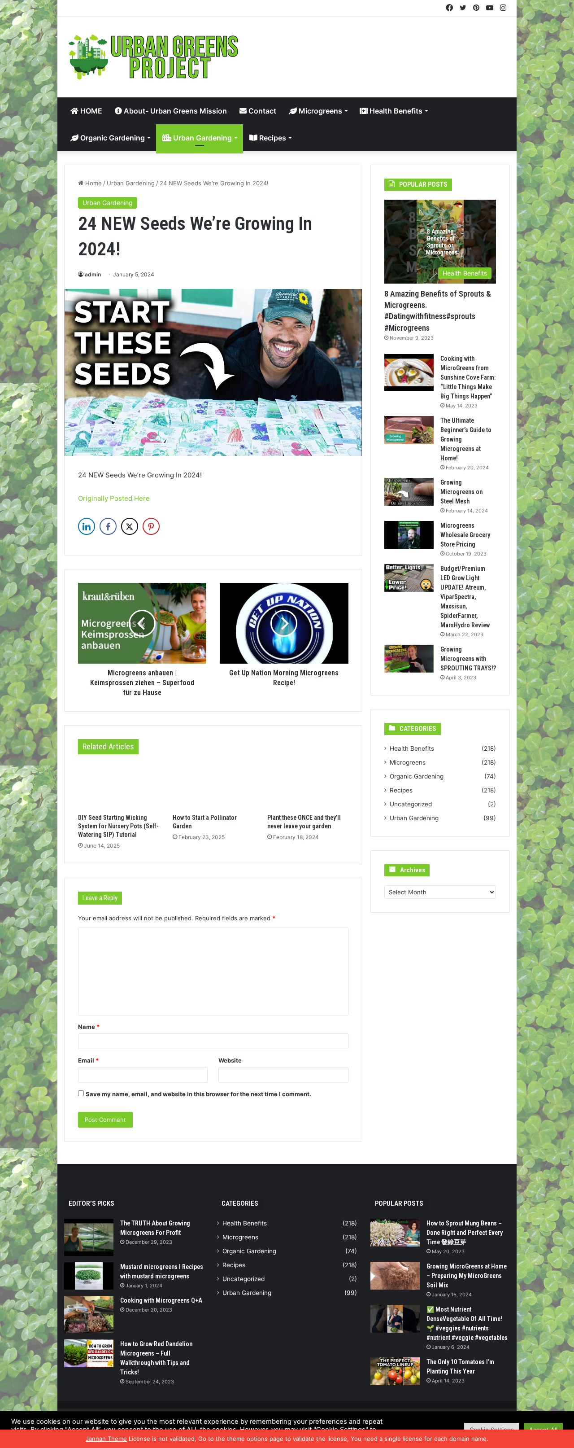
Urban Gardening (201, 137)
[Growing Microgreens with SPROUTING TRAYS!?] (409, 659)
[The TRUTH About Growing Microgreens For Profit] (88, 1237)
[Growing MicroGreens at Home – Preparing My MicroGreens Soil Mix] (395, 1276)
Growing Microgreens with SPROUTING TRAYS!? (468, 659)
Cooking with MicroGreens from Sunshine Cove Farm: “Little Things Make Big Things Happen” (468, 377)
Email (88, 1060)
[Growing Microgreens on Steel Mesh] (409, 492)
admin (93, 274)
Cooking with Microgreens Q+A (161, 1300)
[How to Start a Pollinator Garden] (213, 786)
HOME (90, 110)
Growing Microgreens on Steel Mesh (461, 492)
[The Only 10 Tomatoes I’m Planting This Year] (395, 1371)
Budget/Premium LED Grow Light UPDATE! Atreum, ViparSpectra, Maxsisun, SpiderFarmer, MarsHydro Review (465, 597)
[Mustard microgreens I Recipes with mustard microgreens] (88, 1276)
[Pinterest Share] (151, 526)
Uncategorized (411, 804)
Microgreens (319, 110)
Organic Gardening (111, 137)
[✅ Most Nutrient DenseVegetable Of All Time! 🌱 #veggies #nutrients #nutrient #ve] (395, 1319)
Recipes (271, 137)
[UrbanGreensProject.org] (154, 57)
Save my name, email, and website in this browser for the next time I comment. (198, 1094)
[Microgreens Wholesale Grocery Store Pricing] (409, 535)
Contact (261, 110)
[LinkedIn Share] (86, 526)
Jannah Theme (106, 1438)
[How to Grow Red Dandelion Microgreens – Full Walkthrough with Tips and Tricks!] (88, 1353)
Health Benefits (395, 110)
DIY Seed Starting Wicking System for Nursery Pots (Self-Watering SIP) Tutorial (118, 826)
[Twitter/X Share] (129, 526)
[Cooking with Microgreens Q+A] (88, 1314)
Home (92, 183)
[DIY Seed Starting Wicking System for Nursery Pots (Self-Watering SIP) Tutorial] (118, 786)
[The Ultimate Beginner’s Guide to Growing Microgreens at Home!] (409, 430)
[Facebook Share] (108, 526)
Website (230, 1060)
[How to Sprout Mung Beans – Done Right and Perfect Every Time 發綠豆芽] (395, 1233)
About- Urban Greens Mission (174, 110)
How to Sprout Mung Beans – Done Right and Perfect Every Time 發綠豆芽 (464, 1233)
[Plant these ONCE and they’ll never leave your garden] (307, 786)
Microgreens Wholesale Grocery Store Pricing (465, 535)
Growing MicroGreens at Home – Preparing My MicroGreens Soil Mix (466, 1276)
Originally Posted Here (114, 498)
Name (89, 1026)
